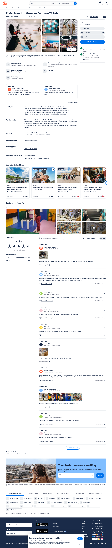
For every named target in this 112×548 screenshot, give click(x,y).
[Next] (105, 183)
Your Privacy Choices (58, 531)
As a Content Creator (97, 526)
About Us (84, 523)
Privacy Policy (56, 528)
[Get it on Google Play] (42, 525)
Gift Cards (84, 534)
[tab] (15, 493)
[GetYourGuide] (5, 3)
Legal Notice (56, 526)
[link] (18, 183)
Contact (55, 523)
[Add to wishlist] (27, 169)
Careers (83, 526)
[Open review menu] (104, 248)
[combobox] (92, 238)
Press (83, 531)
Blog (83, 528)
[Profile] (106, 2)
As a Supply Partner (97, 523)
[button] (12, 17)
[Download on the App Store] (42, 531)
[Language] (100, 2)
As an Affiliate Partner (97, 528)
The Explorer (85, 536)
